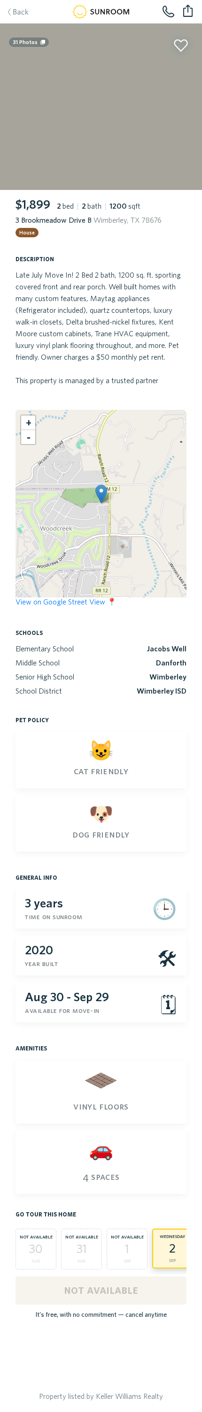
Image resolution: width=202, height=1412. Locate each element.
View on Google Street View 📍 (66, 601)
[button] (101, 494)
